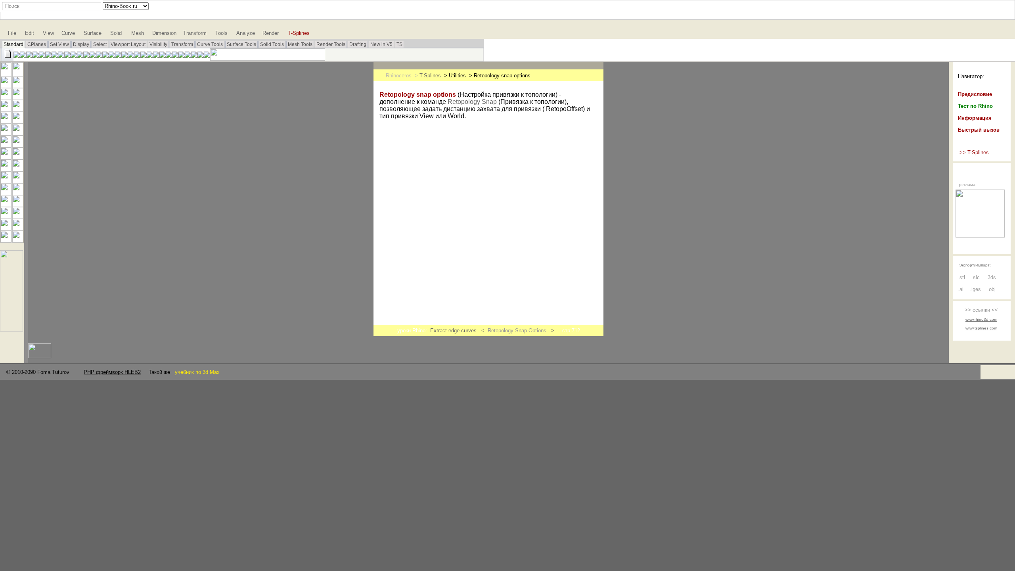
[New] (7, 58)
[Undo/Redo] (61, 55)
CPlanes (36, 44)
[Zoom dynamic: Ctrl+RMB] (80, 55)
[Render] (181, 55)
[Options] (194, 55)
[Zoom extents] (93, 55)
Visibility (158, 44)
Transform (182, 44)
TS (399, 44)
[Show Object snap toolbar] (131, 55)
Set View (59, 44)
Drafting (357, 44)
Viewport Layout (128, 44)
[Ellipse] (17, 97)
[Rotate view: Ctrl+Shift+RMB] (74, 55)
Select (100, 44)
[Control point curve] (17, 85)
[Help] (207, 55)
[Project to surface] (5, 157)
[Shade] (169, 55)
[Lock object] (150, 55)
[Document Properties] (36, 55)
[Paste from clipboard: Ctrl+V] (55, 55)
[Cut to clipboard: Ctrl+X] (42, 55)
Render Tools (330, 44)
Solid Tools (272, 44)
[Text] (5, 216)
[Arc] (5, 109)
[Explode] (17, 169)
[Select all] (137, 55)
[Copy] (5, 228)
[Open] (16, 55)
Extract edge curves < (459, 330)
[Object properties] (162, 55)
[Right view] (118, 55)
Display (81, 44)
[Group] (5, 193)
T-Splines (430, 76)
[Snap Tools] (11, 329)
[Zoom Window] (86, 55)
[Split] (17, 181)
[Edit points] (5, 204)
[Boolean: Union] (17, 145)
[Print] (29, 55)
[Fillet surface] (17, 133)
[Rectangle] (17, 109)
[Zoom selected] (99, 55)
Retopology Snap (472, 101)
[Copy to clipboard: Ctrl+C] (48, 55)
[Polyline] (5, 85)
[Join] (5, 169)
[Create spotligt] (188, 55)
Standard (13, 44)
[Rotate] (17, 228)
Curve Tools (210, 44)
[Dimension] (200, 55)
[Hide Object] (143, 55)
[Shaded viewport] (175, 55)
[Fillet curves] (17, 121)
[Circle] (5, 97)
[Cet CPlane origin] (124, 55)
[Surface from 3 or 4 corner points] (5, 133)
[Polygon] (5, 121)
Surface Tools (241, 44)
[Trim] (5, 181)
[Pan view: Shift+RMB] (67, 55)
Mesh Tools (300, 44)
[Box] (5, 145)
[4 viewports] (112, 55)
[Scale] (5, 240)
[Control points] (17, 204)
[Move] (17, 216)
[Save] (23, 55)
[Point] (17, 74)
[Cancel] (5, 74)
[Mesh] (17, 157)
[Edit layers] (156, 55)
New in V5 (381, 44)
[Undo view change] (105, 55)
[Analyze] (17, 240)
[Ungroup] (17, 193)
